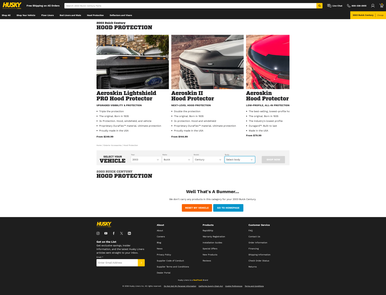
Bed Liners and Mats (70, 15)
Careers (161, 236)
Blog (159, 242)
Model (196, 155)
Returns (252, 266)
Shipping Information (259, 254)
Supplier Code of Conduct (170, 260)
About (160, 230)
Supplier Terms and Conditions (173, 266)
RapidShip (208, 230)
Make (164, 155)
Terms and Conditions (254, 286)
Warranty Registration (214, 236)
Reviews (207, 260)
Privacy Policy (164, 254)
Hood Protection (95, 15)
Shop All (6, 15)
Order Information (257, 242)
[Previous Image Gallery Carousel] (99, 87)
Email (99, 257)
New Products (210, 254)
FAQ (250, 230)
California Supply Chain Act (211, 286)
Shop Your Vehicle (26, 15)
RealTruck (197, 280)
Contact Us (254, 236)
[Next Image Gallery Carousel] (286, 87)
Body (227, 155)
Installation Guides (212, 242)
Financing (253, 248)
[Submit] (141, 262)
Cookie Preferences (233, 286)
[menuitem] (6, 15)
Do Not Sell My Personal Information (180, 286)
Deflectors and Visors (121, 15)
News (159, 248)
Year (133, 155)
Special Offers (210, 248)
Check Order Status (258, 260)
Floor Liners (47, 15)
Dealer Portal (163, 272)
